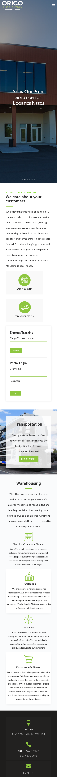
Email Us (28, 773)
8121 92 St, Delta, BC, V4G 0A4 (28, 734)
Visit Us (28, 729)
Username (15, 368)
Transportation (24, 316)
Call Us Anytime (28, 751)
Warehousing (24, 289)
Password (15, 380)
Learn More (28, 459)
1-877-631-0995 (28, 755)
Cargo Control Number (22, 338)
